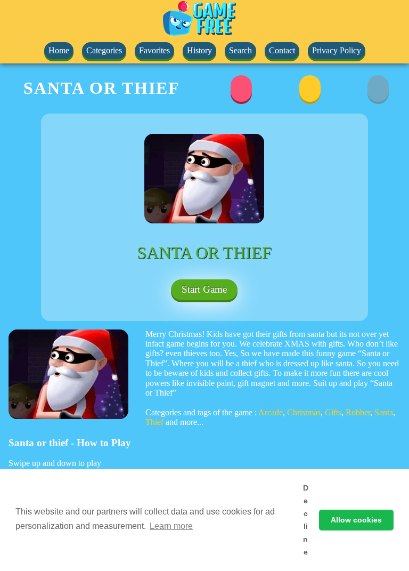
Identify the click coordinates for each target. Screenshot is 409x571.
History (199, 50)
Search (240, 50)
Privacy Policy (336, 50)
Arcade (270, 412)
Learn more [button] (171, 525)
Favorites (154, 50)
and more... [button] (184, 422)
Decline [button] (305, 520)
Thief (154, 422)
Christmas (304, 412)
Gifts (333, 412)
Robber (358, 412)
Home (58, 50)
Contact (282, 50)
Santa (383, 412)
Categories (104, 50)
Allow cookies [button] (356, 520)
